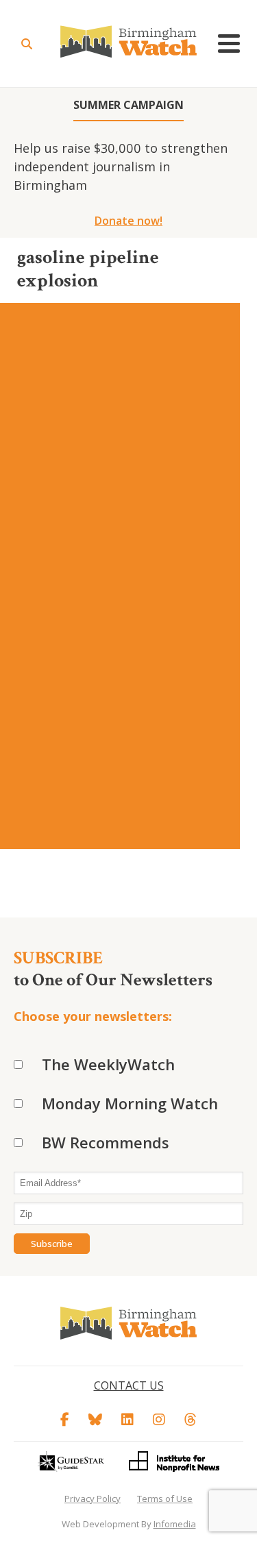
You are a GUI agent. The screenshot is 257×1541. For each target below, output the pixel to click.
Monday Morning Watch (130, 1103)
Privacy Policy (92, 1498)
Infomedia (175, 1524)
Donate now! (128, 220)
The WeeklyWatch (108, 1064)
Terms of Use (165, 1498)
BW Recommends (105, 1142)
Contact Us (129, 1385)
